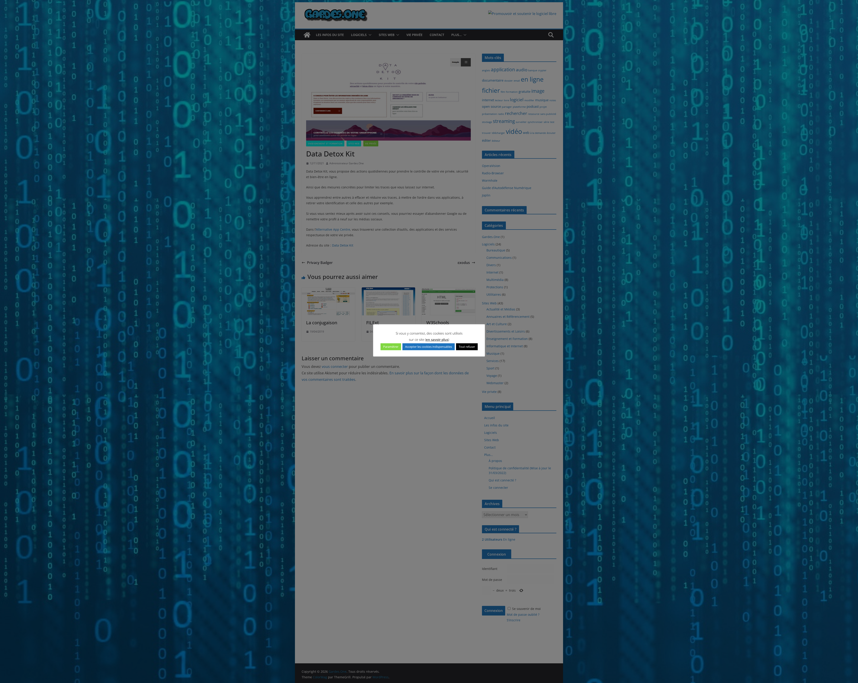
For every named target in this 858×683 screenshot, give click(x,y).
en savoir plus (437, 339)
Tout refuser (467, 347)
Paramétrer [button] (390, 347)
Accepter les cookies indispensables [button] (428, 347)
